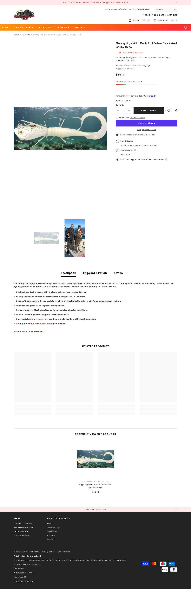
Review (118, 273)
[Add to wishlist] (168, 110)
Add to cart (148, 110)
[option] (61, 128)
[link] (32, 409)
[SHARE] (174, 110)
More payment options (146, 129)
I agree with (124, 117)
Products (26, 35)
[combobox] (164, 9)
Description (68, 273)
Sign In (174, 20)
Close (176, 2)
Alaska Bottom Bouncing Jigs (137, 65)
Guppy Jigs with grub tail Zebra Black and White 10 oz (95, 486)
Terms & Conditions (137, 117)
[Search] (166, 9)
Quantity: (120, 105)
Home (16, 35)
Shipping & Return (95, 273)
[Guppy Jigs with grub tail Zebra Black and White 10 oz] (95, 459)
